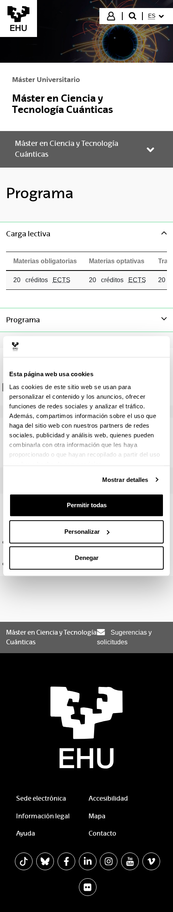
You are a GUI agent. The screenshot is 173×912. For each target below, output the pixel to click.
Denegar (87, 557)
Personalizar (82, 531)
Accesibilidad (108, 798)
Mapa (97, 816)
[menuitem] (157, 16)
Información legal (43, 816)
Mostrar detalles (125, 479)
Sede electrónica (41, 798)
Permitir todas (87, 505)
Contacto (102, 833)
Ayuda (25, 833)
